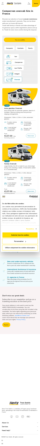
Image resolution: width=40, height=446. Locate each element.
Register (6, 325)
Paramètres (30, 229)
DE (2, 443)
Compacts (9, 48)
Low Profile (18, 68)
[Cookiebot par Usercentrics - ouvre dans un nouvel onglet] (29, 197)
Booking (36, 3)
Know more (31, 136)
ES (2, 440)
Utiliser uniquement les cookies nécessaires (20, 247)
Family (30, 48)
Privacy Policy (21, 319)
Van (15, 56)
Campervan (19, 62)
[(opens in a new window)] (11, 417)
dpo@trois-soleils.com (22, 315)
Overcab (17, 79)
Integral (17, 74)
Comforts (20, 48)
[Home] (14, 3)
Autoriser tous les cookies (20, 235)
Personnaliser (19, 241)
